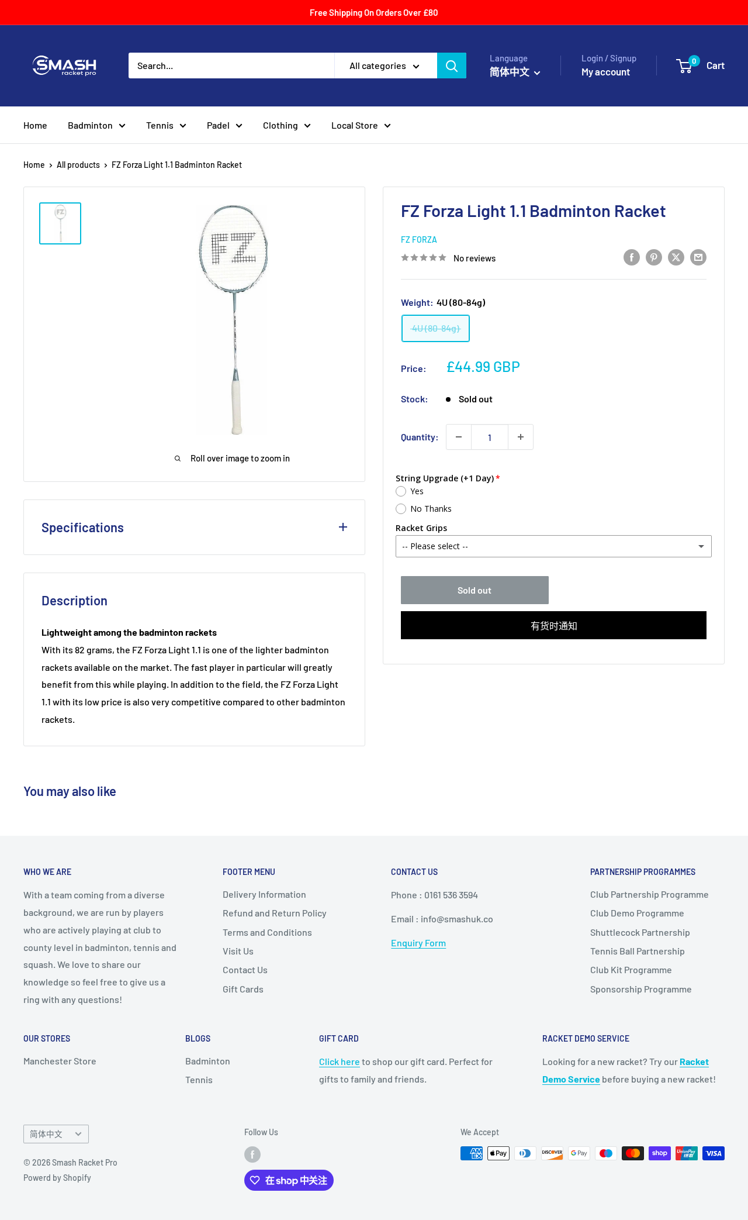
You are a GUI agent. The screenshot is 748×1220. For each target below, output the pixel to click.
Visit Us (238, 950)
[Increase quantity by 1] (520, 437)
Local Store (354, 124)
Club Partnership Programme (649, 894)
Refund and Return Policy (275, 912)
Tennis (160, 124)
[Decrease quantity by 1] (458, 437)
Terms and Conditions (267, 932)
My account (605, 71)
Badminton (90, 124)
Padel (218, 124)
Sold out (474, 589)
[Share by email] (698, 256)
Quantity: (420, 436)
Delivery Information (264, 894)
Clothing (280, 124)
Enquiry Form (418, 942)
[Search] (451, 65)
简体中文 (46, 1134)
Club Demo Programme (637, 912)
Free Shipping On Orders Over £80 (374, 12)
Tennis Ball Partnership (637, 950)
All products (78, 165)
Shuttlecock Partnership (640, 932)
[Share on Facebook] (632, 256)
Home (35, 124)
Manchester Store (59, 1060)
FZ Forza (419, 239)
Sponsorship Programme (641, 988)
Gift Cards (243, 988)
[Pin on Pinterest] (654, 256)
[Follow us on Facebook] (252, 1154)
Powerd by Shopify (57, 1178)
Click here (339, 1061)
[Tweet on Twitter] (676, 256)
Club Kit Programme (631, 969)
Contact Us (245, 969)
